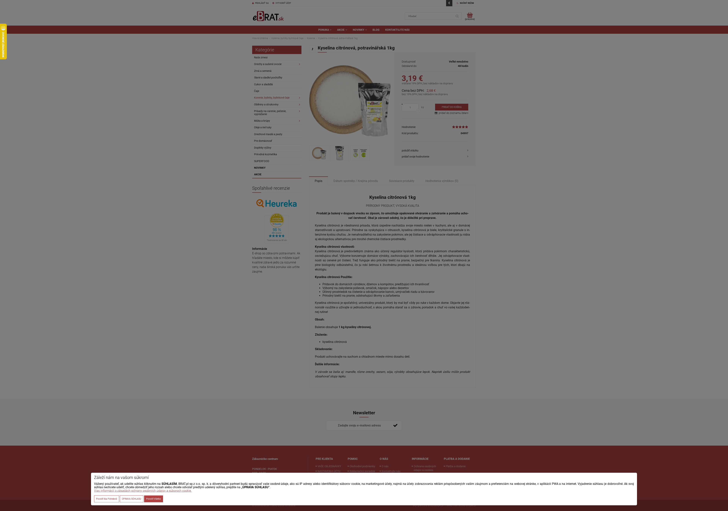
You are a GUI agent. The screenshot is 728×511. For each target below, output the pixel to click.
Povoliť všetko (153, 499)
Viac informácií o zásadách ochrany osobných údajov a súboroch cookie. (143, 490)
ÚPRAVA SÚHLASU (131, 499)
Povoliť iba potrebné (106, 499)
